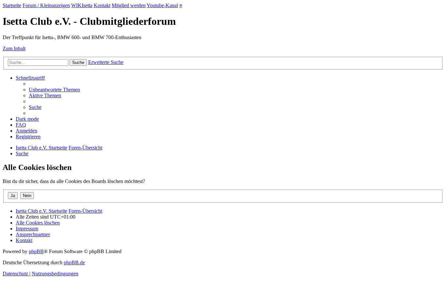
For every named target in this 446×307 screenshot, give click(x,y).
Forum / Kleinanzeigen (46, 5)
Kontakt (102, 5)
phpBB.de (74, 262)
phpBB (36, 251)
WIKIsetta (81, 5)
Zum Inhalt (14, 48)
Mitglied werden (129, 5)
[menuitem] (54, 89)
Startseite (12, 5)
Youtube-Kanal (162, 5)
